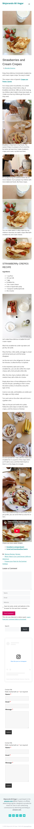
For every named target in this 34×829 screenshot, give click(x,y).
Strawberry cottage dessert (15, 547)
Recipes (18, 554)
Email (8, 702)
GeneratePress (27, 826)
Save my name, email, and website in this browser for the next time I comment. (17, 607)
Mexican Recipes (10, 554)
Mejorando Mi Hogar (13, 3)
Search (7, 626)
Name (8, 694)
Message (9, 709)
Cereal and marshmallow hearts (17, 549)
